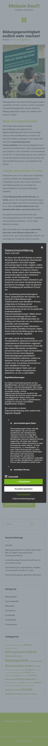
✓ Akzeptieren (23, 482)
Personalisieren (24, 495)
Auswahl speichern (23, 489)
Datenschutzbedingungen (24, 499)
